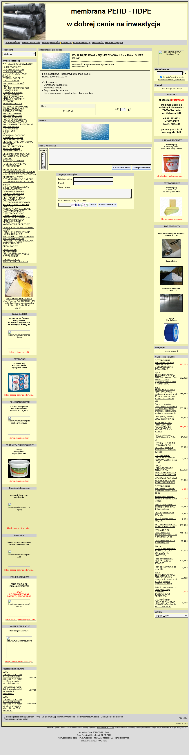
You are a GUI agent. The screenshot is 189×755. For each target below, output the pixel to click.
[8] (43, 160)
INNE (5, 133)
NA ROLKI (7, 158)
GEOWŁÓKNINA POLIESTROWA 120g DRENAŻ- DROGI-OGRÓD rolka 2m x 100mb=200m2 (164, 364)
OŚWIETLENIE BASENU (14, 215)
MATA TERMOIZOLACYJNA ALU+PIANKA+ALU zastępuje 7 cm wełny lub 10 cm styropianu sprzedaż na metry (12, 677)
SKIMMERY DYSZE (12, 222)
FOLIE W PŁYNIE (11, 126)
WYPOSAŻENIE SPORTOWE (16, 224)
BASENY (6, 185)
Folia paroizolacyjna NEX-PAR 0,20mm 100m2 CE (163, 561)
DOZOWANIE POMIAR (13, 191)
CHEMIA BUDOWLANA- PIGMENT (18, 227)
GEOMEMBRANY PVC (13, 177)
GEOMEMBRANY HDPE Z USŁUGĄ (19, 174)
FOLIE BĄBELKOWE (12, 115)
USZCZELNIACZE (11, 80)
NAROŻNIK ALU (10, 90)
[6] (43, 154)
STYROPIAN (8, 101)
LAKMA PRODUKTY (12, 67)
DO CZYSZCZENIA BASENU (16, 187)
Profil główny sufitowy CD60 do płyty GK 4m (164, 418)
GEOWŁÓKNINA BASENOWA (16, 202)
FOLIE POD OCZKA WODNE (16, 254)
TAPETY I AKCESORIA (13, 146)
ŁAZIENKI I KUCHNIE (12, 234)
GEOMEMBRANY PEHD (14, 169)
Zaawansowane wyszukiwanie (171, 80)
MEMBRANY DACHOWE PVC (16, 154)
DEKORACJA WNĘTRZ (13, 69)
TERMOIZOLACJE (11, 259)
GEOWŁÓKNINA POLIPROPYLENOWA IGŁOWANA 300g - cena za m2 (166, 489)
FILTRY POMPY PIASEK (14, 198)
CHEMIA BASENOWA (12, 189)
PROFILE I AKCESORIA (14, 140)
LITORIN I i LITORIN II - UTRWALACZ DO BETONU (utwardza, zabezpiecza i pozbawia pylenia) (166, 447)
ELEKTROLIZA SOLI (12, 196)
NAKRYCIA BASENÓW (13, 211)
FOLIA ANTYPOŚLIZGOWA (15, 156)
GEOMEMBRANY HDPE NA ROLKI (19, 171)
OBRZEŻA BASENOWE (13, 213)
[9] (43, 163)
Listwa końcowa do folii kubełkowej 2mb (165, 541)
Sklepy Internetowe (89, 741)
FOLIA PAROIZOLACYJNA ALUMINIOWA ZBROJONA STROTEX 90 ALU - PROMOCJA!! (165, 470)
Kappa (186, 723)
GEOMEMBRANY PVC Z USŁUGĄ (18, 181)
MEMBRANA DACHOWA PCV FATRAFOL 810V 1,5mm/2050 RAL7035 (166, 480)
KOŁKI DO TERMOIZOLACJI (16, 88)
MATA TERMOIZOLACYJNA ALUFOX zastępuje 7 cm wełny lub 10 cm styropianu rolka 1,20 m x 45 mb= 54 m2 (166, 378)
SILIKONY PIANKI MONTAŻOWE (18, 142)
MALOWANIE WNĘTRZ (13, 238)
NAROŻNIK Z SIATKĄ (13, 92)
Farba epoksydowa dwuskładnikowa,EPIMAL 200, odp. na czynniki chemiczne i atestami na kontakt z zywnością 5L (166, 408)
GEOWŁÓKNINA (10, 256)
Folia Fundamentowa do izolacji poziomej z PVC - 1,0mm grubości (166, 506)
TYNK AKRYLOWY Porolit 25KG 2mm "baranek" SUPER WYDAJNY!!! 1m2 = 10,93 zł (163, 426)
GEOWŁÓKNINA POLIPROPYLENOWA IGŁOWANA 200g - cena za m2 (166, 458)
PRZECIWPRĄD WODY (13, 220)
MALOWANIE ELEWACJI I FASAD (18, 236)
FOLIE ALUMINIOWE (12, 113)
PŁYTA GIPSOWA (11, 95)
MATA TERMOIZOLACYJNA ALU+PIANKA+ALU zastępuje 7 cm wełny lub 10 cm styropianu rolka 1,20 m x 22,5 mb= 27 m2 (19, 301)
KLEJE (6, 86)
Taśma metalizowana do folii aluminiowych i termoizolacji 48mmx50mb (12, 690)
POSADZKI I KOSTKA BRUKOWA (18, 241)
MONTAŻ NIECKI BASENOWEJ (17, 209)
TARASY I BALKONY (12, 243)
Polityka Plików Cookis (105, 727)
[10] (43, 167)
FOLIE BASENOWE (12, 200)
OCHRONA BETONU (12, 71)
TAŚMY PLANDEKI (11, 148)
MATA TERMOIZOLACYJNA (15, 262)
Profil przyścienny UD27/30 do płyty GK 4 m (165, 437)
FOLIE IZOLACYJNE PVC (14, 164)
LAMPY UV (8, 207)
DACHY (6, 230)
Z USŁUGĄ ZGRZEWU (13, 160)
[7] (43, 157)
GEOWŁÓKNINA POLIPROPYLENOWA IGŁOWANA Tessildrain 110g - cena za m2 (165, 603)
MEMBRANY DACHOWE (14, 135)
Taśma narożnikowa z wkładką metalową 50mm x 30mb (166, 498)
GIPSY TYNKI (9, 131)
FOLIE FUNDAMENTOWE (15, 120)
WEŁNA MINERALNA (12, 103)
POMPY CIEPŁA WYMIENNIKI (16, 218)
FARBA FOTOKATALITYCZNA (16, 232)
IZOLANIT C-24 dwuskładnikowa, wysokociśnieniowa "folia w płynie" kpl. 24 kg (166, 533)
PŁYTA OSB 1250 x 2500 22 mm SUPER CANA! (166, 525)
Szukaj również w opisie (173, 77)
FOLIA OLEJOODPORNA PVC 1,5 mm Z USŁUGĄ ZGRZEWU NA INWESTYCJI (165, 550)
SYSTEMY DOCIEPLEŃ (13, 78)
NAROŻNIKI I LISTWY (13, 137)
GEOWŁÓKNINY (10, 129)
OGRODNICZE (10, 249)
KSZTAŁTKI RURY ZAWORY (16, 204)
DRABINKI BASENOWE (13, 193)
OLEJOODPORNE (11, 166)
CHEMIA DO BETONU (13, 111)
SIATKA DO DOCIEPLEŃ (14, 99)
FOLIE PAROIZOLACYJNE (15, 122)
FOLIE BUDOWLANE (12, 118)
